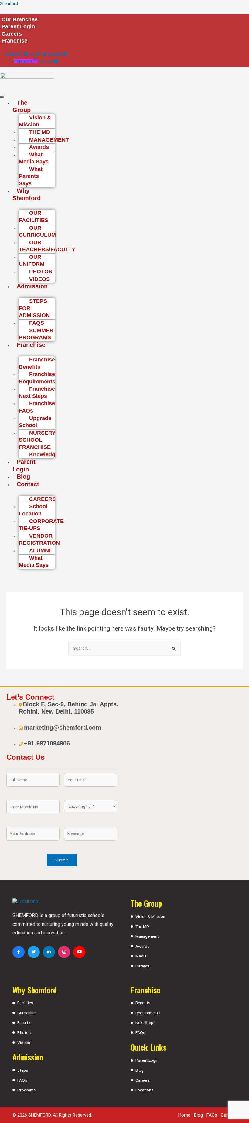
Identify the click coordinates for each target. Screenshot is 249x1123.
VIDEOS (39, 279)
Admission (32, 286)
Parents (142, 966)
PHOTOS (40, 272)
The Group (21, 106)
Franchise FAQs (37, 407)
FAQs (22, 1080)
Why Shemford (26, 194)
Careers (142, 1080)
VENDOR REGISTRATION (39, 539)
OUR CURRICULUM (37, 231)
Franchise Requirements (37, 378)
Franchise (31, 344)
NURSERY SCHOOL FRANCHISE (37, 440)
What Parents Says (31, 176)
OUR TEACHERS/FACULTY (47, 246)
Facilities (25, 1002)
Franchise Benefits (37, 363)
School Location (33, 510)
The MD (142, 926)
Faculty (23, 1022)
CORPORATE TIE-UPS (41, 525)
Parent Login (24, 465)
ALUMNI (39, 550)
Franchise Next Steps (37, 392)
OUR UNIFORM (31, 260)
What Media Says (34, 158)
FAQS (36, 323)
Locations (144, 1089)
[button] (19, 95)
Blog (23, 476)
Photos (24, 1032)
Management (147, 936)
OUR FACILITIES (33, 216)
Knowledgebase (50, 454)
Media (140, 956)
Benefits (142, 1002)
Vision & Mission (35, 121)
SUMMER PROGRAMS (36, 334)
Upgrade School (35, 422)
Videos (23, 1042)
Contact (28, 484)
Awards (142, 946)
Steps (22, 1070)
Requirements (147, 1012)
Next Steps (145, 1022)
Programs (26, 1089)
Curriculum (27, 1012)
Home (184, 1115)
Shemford (9, 3)
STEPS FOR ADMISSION (34, 308)
